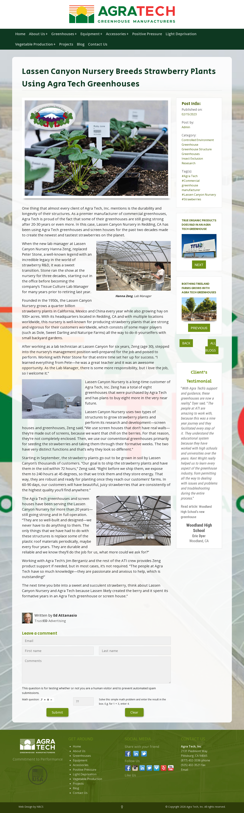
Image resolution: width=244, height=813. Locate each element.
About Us (38, 33)
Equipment (91, 33)
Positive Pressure (147, 33)
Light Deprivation (181, 33)
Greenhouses (64, 33)
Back (186, 343)
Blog (80, 44)
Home (20, 33)
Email (184, 770)
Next (199, 264)
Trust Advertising (50, 621)
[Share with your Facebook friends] (128, 753)
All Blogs (210, 346)
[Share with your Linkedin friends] (136, 753)
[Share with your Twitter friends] (144, 753)
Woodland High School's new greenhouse (196, 512)
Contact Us (97, 44)
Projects (66, 44)
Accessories (117, 33)
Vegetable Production (35, 44)
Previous (199, 327)
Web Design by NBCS (31, 806)
